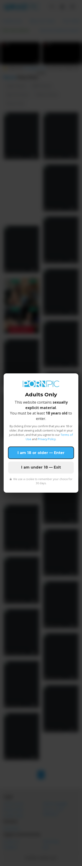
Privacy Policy (47, 439)
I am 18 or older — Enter (41, 453)
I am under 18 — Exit (41, 467)
